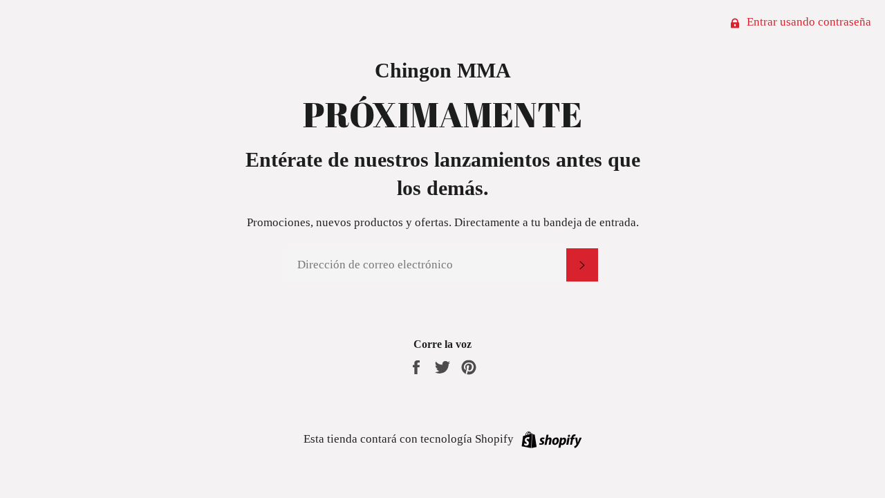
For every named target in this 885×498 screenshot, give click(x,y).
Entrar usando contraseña (807, 21)
